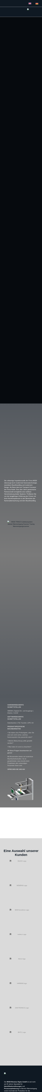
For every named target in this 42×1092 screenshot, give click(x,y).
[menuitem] (29, 3)
